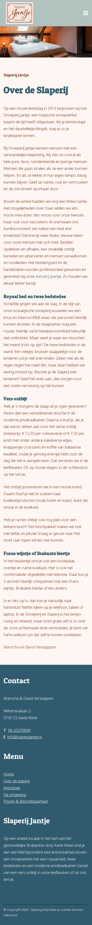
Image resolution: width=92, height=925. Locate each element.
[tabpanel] (46, 41)
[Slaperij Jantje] (19, 13)
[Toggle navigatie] (85, 13)
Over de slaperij (17, 781)
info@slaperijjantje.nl (24, 737)
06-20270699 (19, 730)
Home (9, 774)
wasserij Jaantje (48, 276)
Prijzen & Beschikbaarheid (26, 801)
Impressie (12, 787)
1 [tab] (46, 48)
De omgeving (15, 794)
